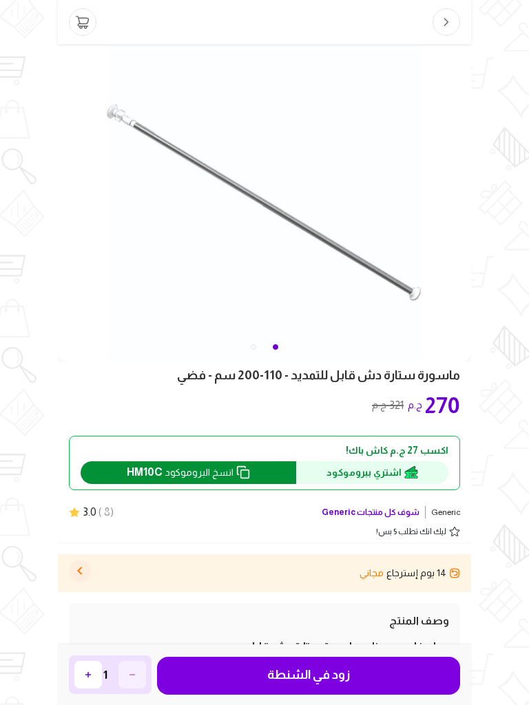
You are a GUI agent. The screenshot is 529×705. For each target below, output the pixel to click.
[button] (253, 347)
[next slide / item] (461, 202)
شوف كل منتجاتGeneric (370, 512)
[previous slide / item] (67, 202)
